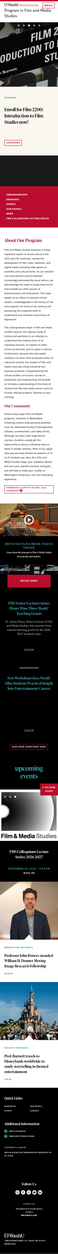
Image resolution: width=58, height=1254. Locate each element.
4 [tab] (34, 25)
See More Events (50, 789)
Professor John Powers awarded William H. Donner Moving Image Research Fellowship (28, 960)
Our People (14, 209)
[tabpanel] (29, 88)
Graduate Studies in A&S (21, 1136)
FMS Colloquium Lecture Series (27, 219)
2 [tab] (24, 25)
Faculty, (9, 1048)
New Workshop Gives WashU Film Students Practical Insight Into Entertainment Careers (29, 683)
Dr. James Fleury (15, 622)
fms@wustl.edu (29, 1215)
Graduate (12, 200)
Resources (10, 1106)
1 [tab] (19, 25)
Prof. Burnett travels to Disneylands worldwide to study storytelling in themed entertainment (26, 1063)
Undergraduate (17, 195)
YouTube (34, 1192)
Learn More (13, 143)
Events (10, 204)
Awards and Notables (18, 948)
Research (22, 1048)
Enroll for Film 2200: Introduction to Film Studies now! (23, 115)
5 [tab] (39, 25)
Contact (34, 1111)
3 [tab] (29, 25)
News (9, 214)
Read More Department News (29, 747)
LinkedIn (40, 1192)
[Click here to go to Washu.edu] (14, 1238)
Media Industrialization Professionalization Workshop (28, 701)
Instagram (17, 1192)
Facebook (23, 1192)
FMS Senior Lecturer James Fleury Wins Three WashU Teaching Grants (29, 608)
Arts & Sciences (17, 1131)
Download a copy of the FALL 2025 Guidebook (26, 489)
